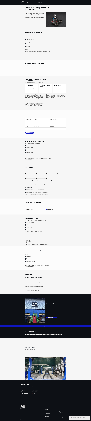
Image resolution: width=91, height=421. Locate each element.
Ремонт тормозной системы (48, 334)
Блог (59, 408)
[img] (22, 2)
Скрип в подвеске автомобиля (29, 345)
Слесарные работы (47, 406)
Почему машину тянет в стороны (30, 347)
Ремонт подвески (41, 334)
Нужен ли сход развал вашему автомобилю (31, 352)
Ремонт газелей (47, 416)
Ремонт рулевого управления (57, 334)
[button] (29, 133)
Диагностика (46, 409)
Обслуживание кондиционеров (49, 410)
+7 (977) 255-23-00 (24, 390)
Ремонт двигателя (28, 334)
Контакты (60, 409)
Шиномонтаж (46, 408)
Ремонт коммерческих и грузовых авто (47, 415)
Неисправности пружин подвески (30, 349)
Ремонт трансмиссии (34, 334)
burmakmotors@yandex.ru (35, 390)
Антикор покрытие (47, 413)
